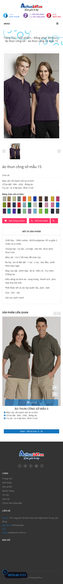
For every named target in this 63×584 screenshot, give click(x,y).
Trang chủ (10, 37)
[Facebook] (20, 465)
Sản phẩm (24, 37)
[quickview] (55, 387)
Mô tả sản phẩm (31, 231)
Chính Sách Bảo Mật (12, 503)
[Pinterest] (42, 465)
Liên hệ (33, 402)
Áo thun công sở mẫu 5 (31, 408)
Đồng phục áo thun (45, 37)
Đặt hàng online (17, 220)
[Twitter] (25, 465)
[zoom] (55, 394)
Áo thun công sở (15, 41)
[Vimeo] (37, 465)
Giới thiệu (7, 482)
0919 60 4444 (41, 220)
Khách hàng (8, 490)
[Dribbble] (31, 465)
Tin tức (5, 494)
